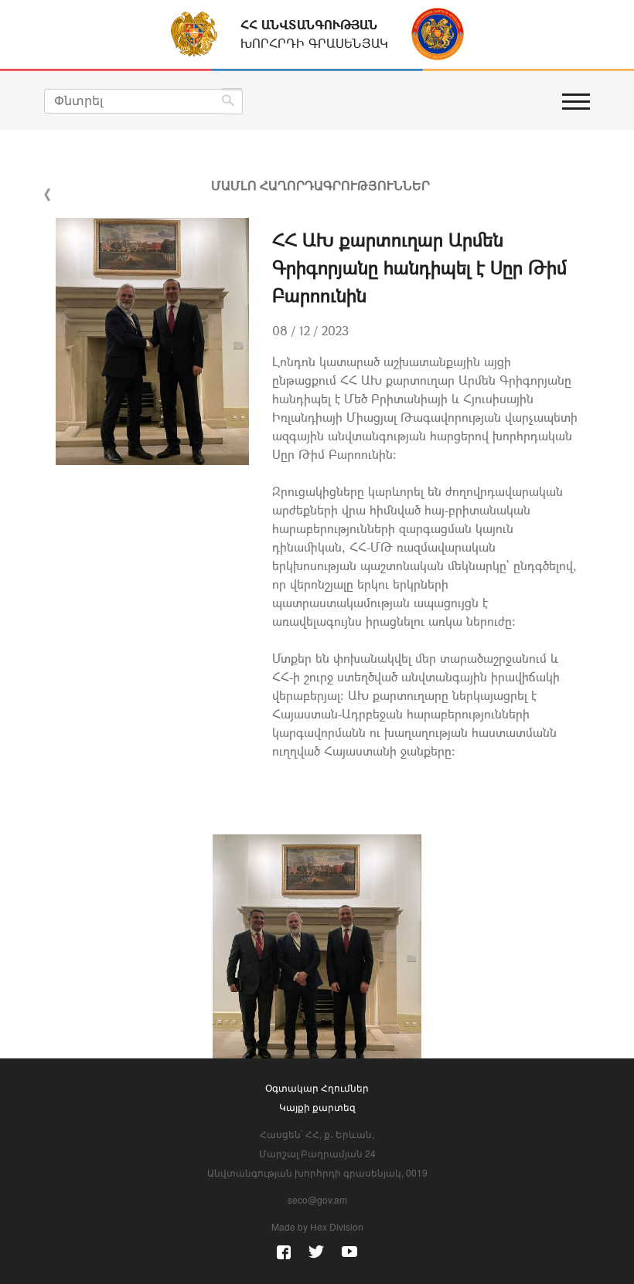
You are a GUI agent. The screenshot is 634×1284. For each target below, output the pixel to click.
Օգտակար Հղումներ (317, 1087)
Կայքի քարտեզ (317, 1106)
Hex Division (336, 1226)
